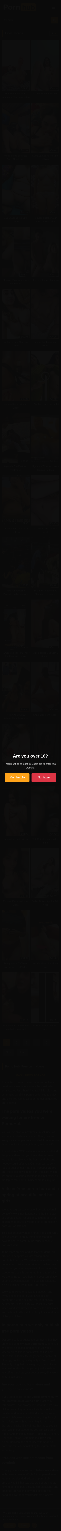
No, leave (44, 777)
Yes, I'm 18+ (17, 777)
